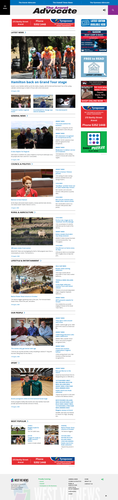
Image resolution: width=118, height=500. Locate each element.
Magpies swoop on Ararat (64, 410)
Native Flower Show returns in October (24, 296)
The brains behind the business (63, 124)
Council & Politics (20, 164)
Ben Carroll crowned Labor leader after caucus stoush (65, 200)
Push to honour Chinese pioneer (64, 172)
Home (86, 479)
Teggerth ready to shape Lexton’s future (34, 439)
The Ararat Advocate (27, 2)
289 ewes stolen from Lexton (21, 248)
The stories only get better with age (23, 348)
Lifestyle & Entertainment (25, 260)
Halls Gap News (61, 266)
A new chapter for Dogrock (20, 152)
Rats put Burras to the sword (63, 371)
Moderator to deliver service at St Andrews (65, 151)
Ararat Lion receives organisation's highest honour (63, 350)
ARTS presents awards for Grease (64, 301)
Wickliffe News (65, 402)
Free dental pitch (61, 110)
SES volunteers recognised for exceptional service (65, 137)
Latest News (17, 32)
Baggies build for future (33, 428)
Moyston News (61, 400)
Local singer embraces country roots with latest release (64, 286)
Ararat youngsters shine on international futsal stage (29, 399)
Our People (17, 312)
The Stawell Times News (63, 2)
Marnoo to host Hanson (19, 200)
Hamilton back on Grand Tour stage (39, 82)
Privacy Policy (14, 489)
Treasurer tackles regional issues (20, 111)
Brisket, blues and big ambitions (63, 269)
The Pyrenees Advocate (99, 2)
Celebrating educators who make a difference (65, 335)
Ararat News (60, 121)
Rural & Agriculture (22, 212)
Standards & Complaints (17, 487)
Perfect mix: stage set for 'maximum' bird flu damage (65, 221)
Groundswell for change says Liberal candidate (43, 111)
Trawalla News (61, 280)
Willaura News (65, 384)
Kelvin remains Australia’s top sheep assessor (64, 235)
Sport (14, 362)
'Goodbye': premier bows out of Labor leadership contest (65, 186)
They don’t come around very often (64, 321)
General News (18, 115)
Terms (20, 489)
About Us (88, 481)
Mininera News (65, 388)
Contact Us (89, 484)
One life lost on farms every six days (65, 249)
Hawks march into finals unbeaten (64, 391)
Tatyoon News (61, 380)
